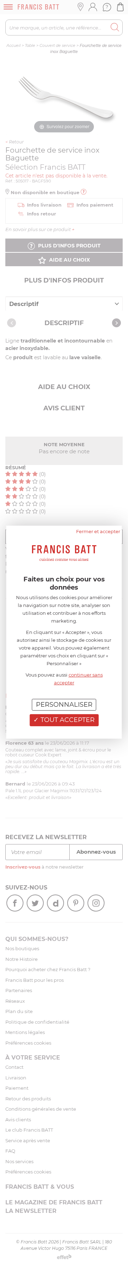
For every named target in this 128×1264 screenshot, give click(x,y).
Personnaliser (64, 704)
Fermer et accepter (98, 531)
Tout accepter (67, 720)
